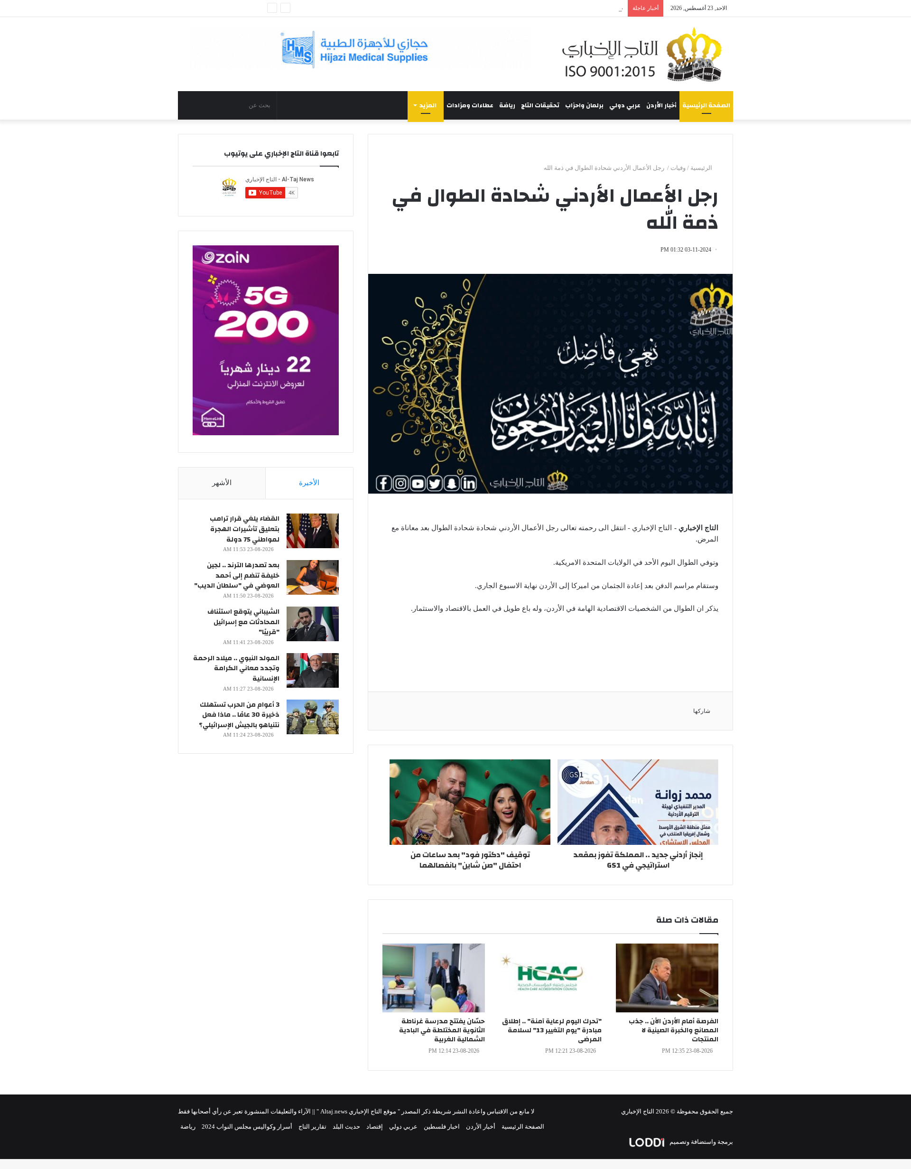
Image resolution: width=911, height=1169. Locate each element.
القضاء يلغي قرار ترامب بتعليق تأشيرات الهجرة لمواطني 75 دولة (244, 529)
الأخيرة (309, 482)
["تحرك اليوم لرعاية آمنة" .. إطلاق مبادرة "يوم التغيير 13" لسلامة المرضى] (550, 978)
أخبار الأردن (661, 105)
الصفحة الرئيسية (706, 105)
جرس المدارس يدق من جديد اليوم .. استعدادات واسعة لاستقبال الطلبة (533, 8)
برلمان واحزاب (584, 105)
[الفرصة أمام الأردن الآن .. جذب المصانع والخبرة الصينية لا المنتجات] (667, 978)
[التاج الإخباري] (645, 54)
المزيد (428, 105)
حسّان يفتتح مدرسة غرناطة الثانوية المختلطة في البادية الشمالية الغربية (442, 1030)
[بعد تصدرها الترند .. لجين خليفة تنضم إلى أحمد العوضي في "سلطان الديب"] (313, 577)
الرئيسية (702, 167)
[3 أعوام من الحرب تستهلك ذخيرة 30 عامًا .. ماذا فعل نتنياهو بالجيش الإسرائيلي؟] (313, 717)
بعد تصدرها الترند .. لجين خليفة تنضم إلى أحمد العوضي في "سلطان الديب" (236, 575)
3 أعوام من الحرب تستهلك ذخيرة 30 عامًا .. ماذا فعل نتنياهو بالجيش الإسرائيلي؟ (239, 715)
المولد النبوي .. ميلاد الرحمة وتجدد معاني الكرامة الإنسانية (236, 668)
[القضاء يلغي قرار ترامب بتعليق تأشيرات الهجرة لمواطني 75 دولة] (313, 531)
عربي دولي (625, 105)
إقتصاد (374, 1126)
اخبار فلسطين (442, 1126)
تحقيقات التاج (540, 105)
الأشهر (222, 482)
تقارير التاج (312, 1126)
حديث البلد (346, 1126)
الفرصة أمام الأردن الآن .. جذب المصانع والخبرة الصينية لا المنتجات (673, 1030)
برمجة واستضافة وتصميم (700, 1141)
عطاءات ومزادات (469, 105)
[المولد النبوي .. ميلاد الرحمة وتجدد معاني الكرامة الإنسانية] (313, 670)
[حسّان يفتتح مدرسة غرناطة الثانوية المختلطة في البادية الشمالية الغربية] (433, 978)
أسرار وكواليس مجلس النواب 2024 (247, 1126)
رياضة (507, 105)
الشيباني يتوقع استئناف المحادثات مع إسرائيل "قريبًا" (243, 622)
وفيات (678, 167)
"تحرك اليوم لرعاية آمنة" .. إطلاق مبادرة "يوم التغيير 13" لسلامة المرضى (552, 1030)
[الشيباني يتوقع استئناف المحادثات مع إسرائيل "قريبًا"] (313, 624)
